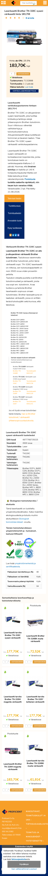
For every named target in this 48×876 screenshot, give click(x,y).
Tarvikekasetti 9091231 (31, 403)
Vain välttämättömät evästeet (24, 869)
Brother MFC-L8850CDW (19, 353)
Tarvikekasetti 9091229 (31, 392)
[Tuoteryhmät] (3, 3)
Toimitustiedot (14, 213)
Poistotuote (30, 179)
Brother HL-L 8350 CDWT (20, 333)
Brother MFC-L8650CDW (19, 348)
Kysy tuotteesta (15, 227)
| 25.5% (22, 60)
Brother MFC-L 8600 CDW (20, 344)
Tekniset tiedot (14, 198)
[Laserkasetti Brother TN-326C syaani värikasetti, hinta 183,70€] (24, 37)
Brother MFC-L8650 (18, 346)
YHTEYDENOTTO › (35, 841)
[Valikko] (45, 3)
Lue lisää (29, 87)
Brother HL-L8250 (17, 335)
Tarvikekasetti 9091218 (31, 382)
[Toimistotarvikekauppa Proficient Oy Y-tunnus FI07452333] (12, 813)
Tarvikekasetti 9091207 (31, 372)
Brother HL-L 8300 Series (19, 329)
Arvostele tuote (15, 220)
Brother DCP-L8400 (18, 320)
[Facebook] (18, 235)
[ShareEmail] (10, 235)
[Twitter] (16, 235)
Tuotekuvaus (14, 205)
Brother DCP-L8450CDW (19, 326)
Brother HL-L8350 (17, 340)
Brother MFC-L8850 (18, 351)
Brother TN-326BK (17, 372)
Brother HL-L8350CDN (19, 342)
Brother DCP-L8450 (18, 324)
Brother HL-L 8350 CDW (19, 331)
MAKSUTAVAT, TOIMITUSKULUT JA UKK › (36, 815)
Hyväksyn (24, 864)
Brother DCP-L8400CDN (19, 322)
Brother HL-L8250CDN (19, 337)
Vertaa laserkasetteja (24, 91)
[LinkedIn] (13, 235)
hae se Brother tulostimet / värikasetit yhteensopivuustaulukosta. (22, 417)
